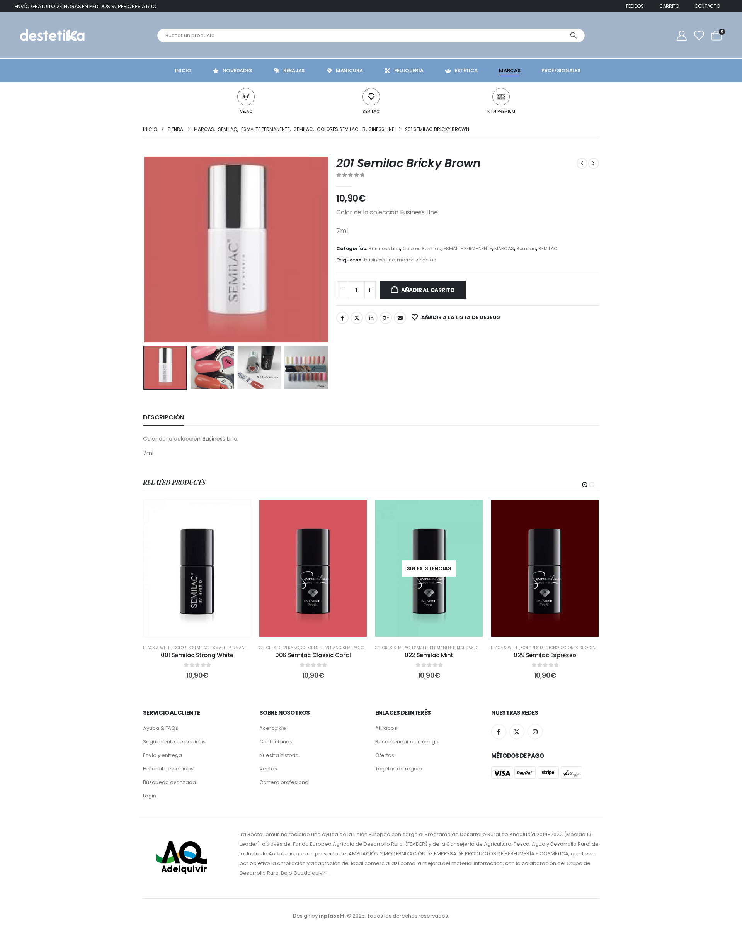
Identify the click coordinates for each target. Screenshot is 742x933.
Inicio (183, 70)
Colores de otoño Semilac (588, 648)
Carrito (669, 6)
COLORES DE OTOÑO (540, 648)
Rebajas (294, 70)
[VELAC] (246, 96)
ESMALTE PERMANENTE (468, 248)
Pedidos (635, 6)
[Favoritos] (699, 36)
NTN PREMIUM (501, 111)
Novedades (237, 70)
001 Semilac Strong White (197, 655)
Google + (386, 318)
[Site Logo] (51, 35)
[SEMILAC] (371, 96)
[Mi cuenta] (682, 36)
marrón (406, 259)
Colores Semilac (421, 248)
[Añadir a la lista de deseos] (239, 511)
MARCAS (504, 248)
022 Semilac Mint (429, 655)
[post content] (197, 568)
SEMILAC (371, 111)
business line (379, 259)
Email (400, 318)
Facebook (342, 318)
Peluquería (409, 70)
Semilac (526, 248)
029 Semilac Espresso (545, 655)
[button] (145, 249)
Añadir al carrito (428, 290)
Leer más (434, 629)
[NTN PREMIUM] (501, 96)
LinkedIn (371, 318)
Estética (466, 70)
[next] (593, 163)
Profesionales (560, 70)
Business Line (384, 248)
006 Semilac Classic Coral (313, 655)
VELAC (246, 111)
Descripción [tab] (163, 417)
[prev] (582, 163)
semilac (426, 259)
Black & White (157, 648)
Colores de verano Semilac (330, 648)
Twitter (357, 318)
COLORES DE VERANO (279, 648)
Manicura (349, 70)
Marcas (509, 70)
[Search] (573, 35)
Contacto (707, 6)
